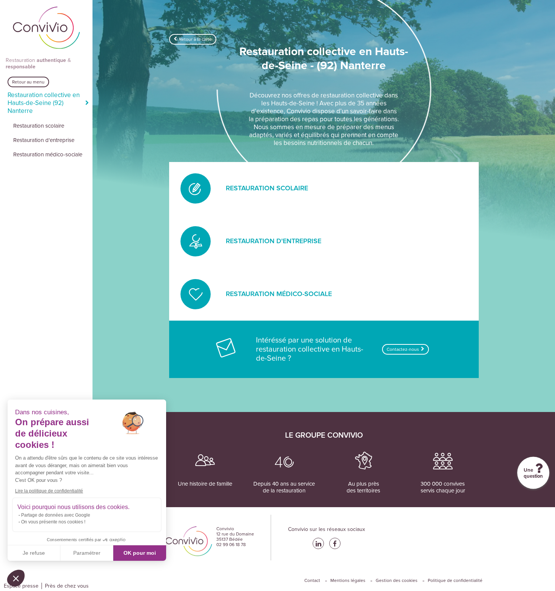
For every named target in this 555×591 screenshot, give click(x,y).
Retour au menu (28, 82)
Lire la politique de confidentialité (49, 491)
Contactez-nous (403, 349)
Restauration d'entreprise (43, 140)
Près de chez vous (67, 586)
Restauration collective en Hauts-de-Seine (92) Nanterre (44, 103)
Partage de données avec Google (55, 515)
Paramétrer (86, 553)
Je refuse (34, 553)
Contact (312, 580)
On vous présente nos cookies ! (53, 522)
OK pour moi (139, 553)
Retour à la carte (195, 39)
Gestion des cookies (397, 580)
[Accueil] (46, 28)
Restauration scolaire (38, 125)
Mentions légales (347, 580)
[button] (16, 578)
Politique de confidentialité (455, 580)
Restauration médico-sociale (47, 154)
